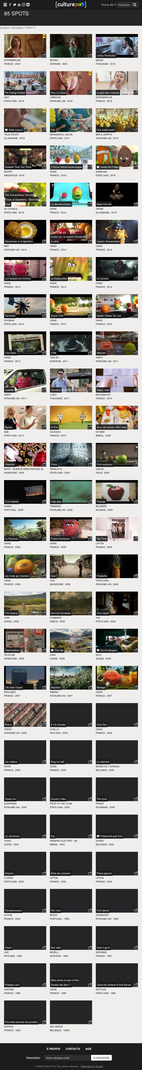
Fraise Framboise (60, 538)
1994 (65, 955)
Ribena (54, 691)
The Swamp (11, 613)
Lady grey (56, 501)
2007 (17, 695)
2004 (16, 844)
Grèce (54, 621)
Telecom (9, 654)
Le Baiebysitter (59, 278)
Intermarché (12, 60)
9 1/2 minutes (58, 724)
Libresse (55, 97)
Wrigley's (56, 468)
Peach (8, 947)
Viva (52, 580)
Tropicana (102, 580)
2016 (115, 138)
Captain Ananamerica (108, 241)
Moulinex (10, 691)
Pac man (55, 910)
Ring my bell (57, 761)
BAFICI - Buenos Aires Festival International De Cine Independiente (45, 468)
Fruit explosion (104, 464)
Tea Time (102, 538)
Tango (8, 729)
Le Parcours (11, 538)
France (8, 63)
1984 (17, 1030)
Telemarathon (12, 650)
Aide (88, 1049)
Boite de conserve (60, 873)
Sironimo (101, 952)
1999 (66, 918)
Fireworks (102, 576)
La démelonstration (61, 204)
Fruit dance (103, 910)
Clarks (8, 877)
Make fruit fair (104, 204)
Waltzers (101, 353)
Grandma (56, 390)
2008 (17, 584)
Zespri (8, 171)
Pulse (54, 464)
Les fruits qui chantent (17, 576)
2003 (62, 844)
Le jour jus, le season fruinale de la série (68, 239)
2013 (63, 323)
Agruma (9, 989)
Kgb (6, 431)
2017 (67, 138)
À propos (53, 1049)
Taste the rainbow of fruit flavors (114, 984)
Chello (54, 729)
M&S (6, 245)
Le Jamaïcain (12, 836)
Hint (6, 97)
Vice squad (103, 613)
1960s (66, 1030)
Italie (99, 472)
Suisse (100, 658)
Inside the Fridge (109, 167)
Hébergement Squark (92, 1066)
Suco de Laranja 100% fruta (111, 427)
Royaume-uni (57, 100)
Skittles (101, 989)
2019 (112, 63)
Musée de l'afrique (107, 766)
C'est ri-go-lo (103, 947)
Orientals (10, 464)
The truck (102, 799)
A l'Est (54, 427)
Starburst (102, 915)
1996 (19, 955)
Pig (52, 836)
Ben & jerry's (104, 134)
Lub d (53, 394)
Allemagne (11, 138)
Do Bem (100, 431)
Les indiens (11, 761)
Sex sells (56, 947)
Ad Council (11, 208)
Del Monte (56, 1026)
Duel (53, 576)
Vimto (99, 357)
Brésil (100, 435)
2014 (24, 249)
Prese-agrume (104, 873)
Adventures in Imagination (19, 241)
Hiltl (99, 654)
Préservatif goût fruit (111, 836)
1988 (63, 993)
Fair (53, 129)
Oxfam (99, 208)
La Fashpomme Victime (18, 278)
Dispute (9, 873)
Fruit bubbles (12, 501)
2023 (17, 63)
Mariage (101, 687)
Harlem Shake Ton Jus (109, 315)
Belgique (101, 770)
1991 (109, 955)
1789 (53, 353)
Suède (8, 621)
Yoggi (7, 840)
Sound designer (108, 650)
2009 (108, 435)
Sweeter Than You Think (18, 167)
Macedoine (56, 584)
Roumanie (102, 807)
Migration (56, 687)
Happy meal (103, 390)
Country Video (58, 799)
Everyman (10, 803)
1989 (17, 993)
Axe (98, 617)
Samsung (101, 171)
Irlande (101, 509)
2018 (69, 100)
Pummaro (56, 617)
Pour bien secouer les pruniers (21, 1022)
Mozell (54, 952)
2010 (109, 398)
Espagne (55, 63)
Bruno (54, 60)
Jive (6, 952)
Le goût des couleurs (108, 92)
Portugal (10, 509)
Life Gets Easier (13, 687)
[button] (44, 55)
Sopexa (8, 1026)
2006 (24, 732)
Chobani (9, 320)
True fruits (11, 134)
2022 (64, 63)
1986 (113, 993)
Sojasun (55, 431)
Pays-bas (55, 732)
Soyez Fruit (57, 315)
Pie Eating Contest (15, 92)
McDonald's (103, 394)
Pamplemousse (13, 910)
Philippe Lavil (12, 984)
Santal (100, 468)
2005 (65, 732)
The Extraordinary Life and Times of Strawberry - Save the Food (21, 199)
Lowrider (9, 390)
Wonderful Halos (61, 134)
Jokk (7, 617)
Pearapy (101, 501)
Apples (8, 427)
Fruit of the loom (61, 803)
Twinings (55, 506)
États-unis (10, 100)
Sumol (8, 506)
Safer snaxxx (15, 129)
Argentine (10, 472)
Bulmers (101, 506)
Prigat (100, 803)
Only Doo (102, 724)
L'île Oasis (10, 353)
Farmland (10, 315)
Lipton (100, 543)
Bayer (53, 915)
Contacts (73, 1049)
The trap (58, 650)
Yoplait (54, 357)
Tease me (10, 799)
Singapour (10, 175)
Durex (100, 840)
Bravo (8, 724)
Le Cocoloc (103, 278)
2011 (65, 361)
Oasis (53, 171)
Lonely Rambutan (106, 55)
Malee (99, 60)
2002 (111, 844)
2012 (17, 361)
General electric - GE (63, 840)
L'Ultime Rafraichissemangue (66, 167)
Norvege (55, 361)
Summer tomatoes (61, 613)
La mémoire (103, 761)
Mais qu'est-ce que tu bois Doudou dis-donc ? (65, 982)
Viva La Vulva (58, 92)
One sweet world (105, 129)
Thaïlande (102, 63)
